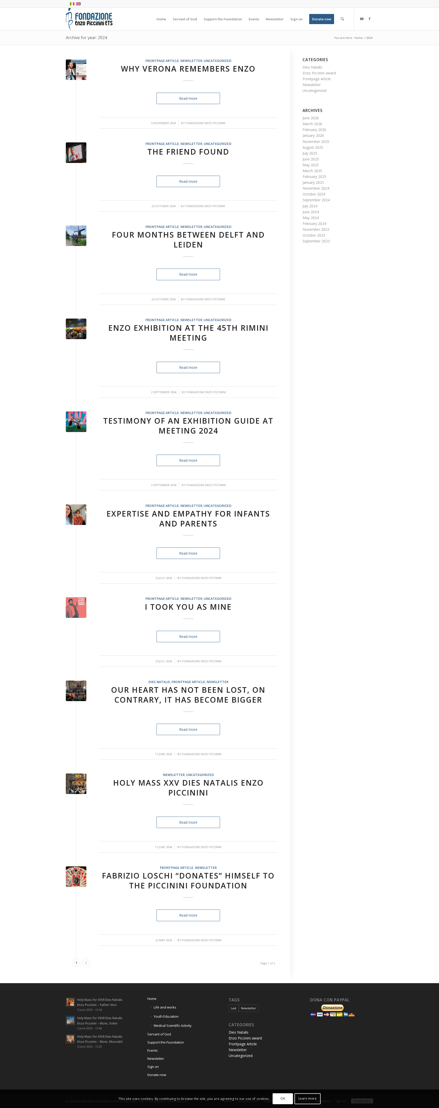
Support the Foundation (165, 1042)
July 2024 (310, 206)
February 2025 (314, 176)
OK (282, 1098)
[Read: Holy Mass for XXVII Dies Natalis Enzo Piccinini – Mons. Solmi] (70, 1020)
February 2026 (314, 129)
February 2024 (314, 223)
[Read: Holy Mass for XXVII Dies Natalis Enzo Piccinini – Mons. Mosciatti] (70, 1039)
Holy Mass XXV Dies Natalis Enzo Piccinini (188, 788)
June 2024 (311, 211)
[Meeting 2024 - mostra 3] (76, 329)
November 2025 (316, 141)
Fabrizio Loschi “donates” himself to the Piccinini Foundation (188, 880)
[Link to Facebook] (369, 19)
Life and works (165, 1007)
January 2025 (313, 182)
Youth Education (166, 1016)
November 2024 (316, 188)
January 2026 (313, 135)
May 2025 (311, 164)
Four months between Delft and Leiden (188, 239)
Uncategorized (217, 61)
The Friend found (188, 151)
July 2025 (310, 153)
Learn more (308, 1098)
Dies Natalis (159, 682)
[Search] (342, 19)
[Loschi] (76, 876)
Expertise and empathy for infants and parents (188, 518)
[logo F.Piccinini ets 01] (89, 19)
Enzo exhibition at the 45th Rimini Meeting (188, 333)
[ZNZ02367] (76, 783)
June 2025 (311, 159)
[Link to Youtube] (362, 19)
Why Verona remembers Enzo (188, 68)
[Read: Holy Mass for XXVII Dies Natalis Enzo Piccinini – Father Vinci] (70, 1002)
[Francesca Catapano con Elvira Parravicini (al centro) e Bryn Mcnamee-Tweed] (76, 514)
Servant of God (159, 1034)
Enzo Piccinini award (319, 73)
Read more (188, 98)
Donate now (156, 1074)
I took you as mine (188, 607)
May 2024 (311, 217)
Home (151, 998)
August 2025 (313, 147)
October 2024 (314, 194)
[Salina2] (76, 235)
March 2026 (312, 123)
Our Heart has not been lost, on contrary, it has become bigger (188, 695)
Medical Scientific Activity (173, 1025)
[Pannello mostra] (76, 607)
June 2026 (311, 117)
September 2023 (316, 241)
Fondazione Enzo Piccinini (205, 123)
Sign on (153, 1066)
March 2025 (312, 170)
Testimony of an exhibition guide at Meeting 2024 (188, 426)
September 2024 (316, 199)
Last (233, 1008)
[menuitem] (161, 19)
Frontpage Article (162, 61)
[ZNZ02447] (76, 691)
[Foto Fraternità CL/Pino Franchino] (76, 152)
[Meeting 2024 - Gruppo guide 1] (76, 421)
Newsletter (191, 61)
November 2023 (316, 229)
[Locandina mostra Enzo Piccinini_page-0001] (76, 69)
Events (152, 1050)
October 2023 (314, 235)
